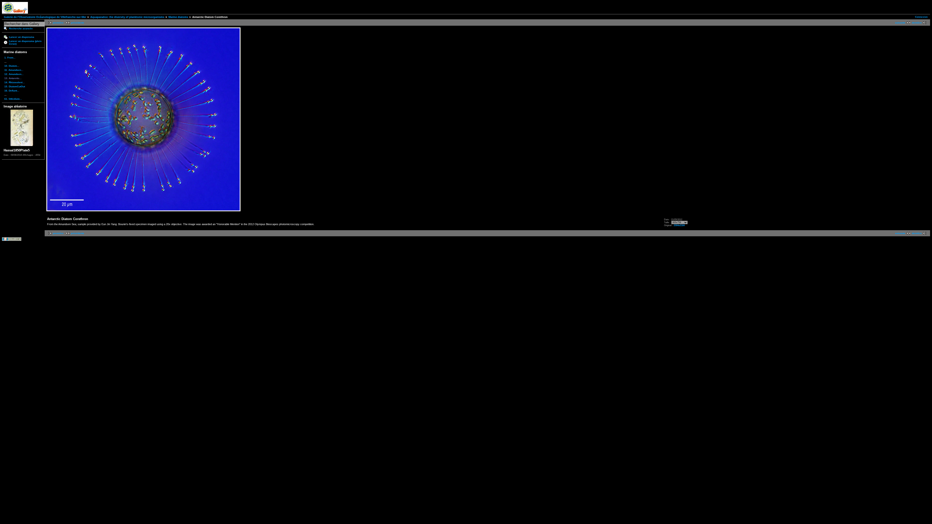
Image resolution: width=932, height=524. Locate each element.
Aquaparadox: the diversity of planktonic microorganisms (127, 17)
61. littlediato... (13, 99)
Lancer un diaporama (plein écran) (25, 42)
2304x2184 (679, 225)
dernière (917, 22)
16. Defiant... (11, 90)
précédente (77, 22)
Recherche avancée (21, 28)
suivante (900, 22)
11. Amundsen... (13, 70)
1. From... (10, 57)
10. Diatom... (11, 66)
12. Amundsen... (14, 74)
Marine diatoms (178, 17)
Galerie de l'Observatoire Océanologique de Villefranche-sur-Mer (45, 17)
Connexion (921, 17)
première (58, 22)
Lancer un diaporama (21, 37)
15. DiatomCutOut (14, 86)
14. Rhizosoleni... (14, 82)
